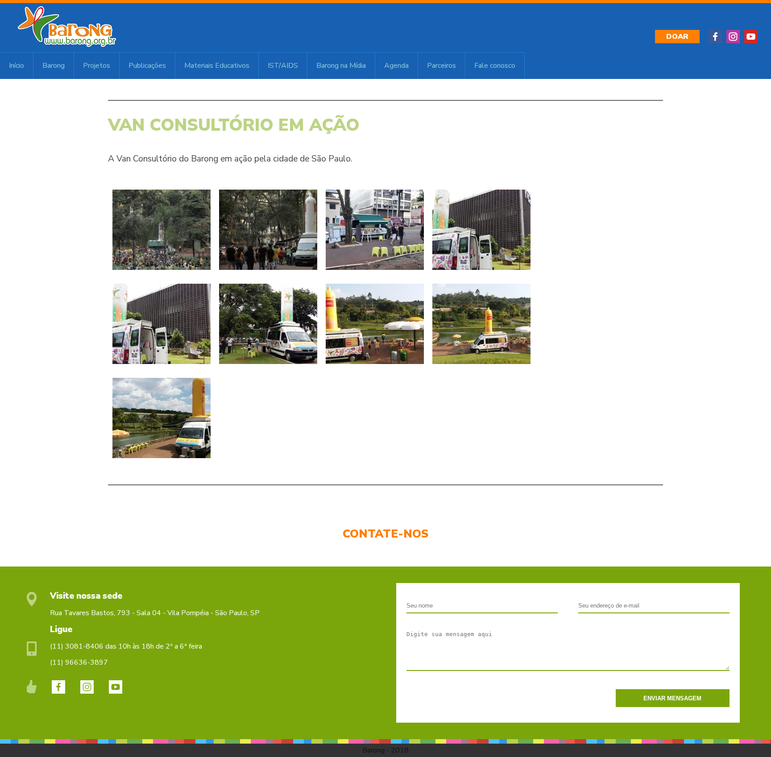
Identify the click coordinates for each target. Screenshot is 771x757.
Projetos (96, 65)
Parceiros (441, 65)
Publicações (147, 65)
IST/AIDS (283, 65)
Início (16, 65)
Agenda (396, 65)
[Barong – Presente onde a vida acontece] (67, 45)
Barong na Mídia (341, 65)
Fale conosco (494, 65)
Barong (53, 65)
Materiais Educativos (216, 65)
